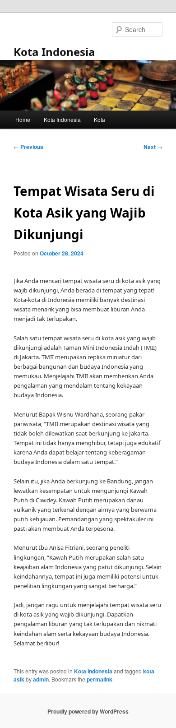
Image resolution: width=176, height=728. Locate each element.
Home (22, 119)
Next (153, 147)
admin (41, 679)
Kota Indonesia (54, 51)
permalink (99, 679)
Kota (99, 119)
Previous (28, 147)
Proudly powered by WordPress (88, 711)
